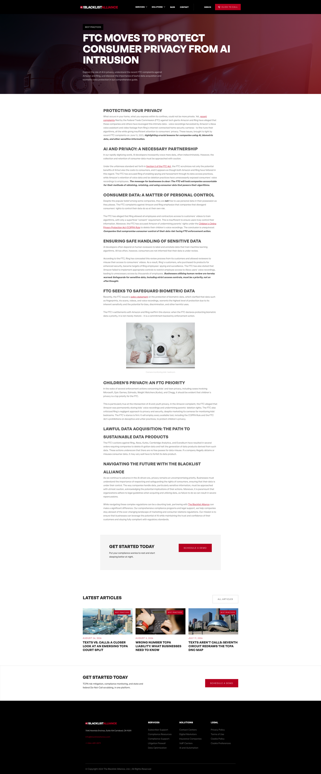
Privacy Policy (218, 730)
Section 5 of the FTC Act (158, 166)
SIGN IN (207, 7)
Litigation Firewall (157, 743)
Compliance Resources (160, 734)
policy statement (139, 296)
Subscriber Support (158, 730)
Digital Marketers (188, 734)
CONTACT (184, 7)
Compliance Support (158, 739)
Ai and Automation (188, 748)
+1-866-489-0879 (93, 743)
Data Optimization (157, 748)
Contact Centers (188, 730)
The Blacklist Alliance (199, 504)
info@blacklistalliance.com (97, 737)
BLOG (172, 7)
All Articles (225, 599)
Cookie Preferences (221, 743)
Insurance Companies (190, 739)
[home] (99, 7)
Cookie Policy (217, 739)
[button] (141, 7)
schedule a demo (195, 548)
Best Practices (93, 27)
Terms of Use (217, 734)
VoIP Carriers (185, 743)
